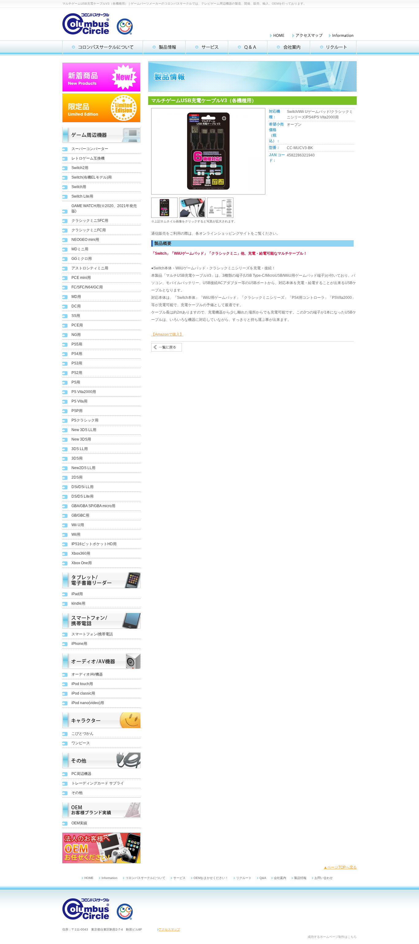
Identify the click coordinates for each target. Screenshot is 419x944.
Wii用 (75, 534)
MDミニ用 (79, 249)
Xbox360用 (80, 553)
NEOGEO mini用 (85, 239)
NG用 (76, 335)
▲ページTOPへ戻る (340, 867)
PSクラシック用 (84, 420)
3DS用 (77, 458)
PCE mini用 (81, 277)
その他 (77, 793)
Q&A (263, 878)
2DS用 (77, 477)
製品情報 (300, 878)
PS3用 (76, 363)
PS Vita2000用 (83, 392)
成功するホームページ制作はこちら (332, 936)
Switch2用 (79, 168)
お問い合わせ (323, 878)
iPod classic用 (83, 693)
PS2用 (76, 373)
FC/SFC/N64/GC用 (87, 287)
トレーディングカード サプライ (97, 783)
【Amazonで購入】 (167, 334)
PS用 (75, 382)
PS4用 (76, 354)
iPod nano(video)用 (87, 703)
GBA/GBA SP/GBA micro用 (93, 506)
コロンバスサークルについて (145, 878)
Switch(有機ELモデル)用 (91, 177)
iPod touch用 (82, 684)
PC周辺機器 (81, 774)
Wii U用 (77, 525)
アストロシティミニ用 (89, 268)
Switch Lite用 (82, 196)
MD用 (76, 297)
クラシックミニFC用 (88, 230)
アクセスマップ (169, 929)
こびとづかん (82, 733)
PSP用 (77, 411)
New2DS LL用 (83, 468)
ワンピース (80, 743)
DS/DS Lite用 (82, 496)
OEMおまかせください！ (211, 878)
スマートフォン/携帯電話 (92, 634)
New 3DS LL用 (83, 430)
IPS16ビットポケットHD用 (94, 544)
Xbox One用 (81, 563)
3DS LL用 (79, 449)
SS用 (75, 316)
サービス (179, 878)
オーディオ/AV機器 (87, 674)
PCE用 (77, 325)
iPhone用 (79, 644)
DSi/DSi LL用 (82, 487)
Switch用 (78, 187)
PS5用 (76, 344)
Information (109, 878)
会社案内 (280, 878)
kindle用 (78, 603)
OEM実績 (79, 823)
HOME (89, 878)
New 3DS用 (81, 439)
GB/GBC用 (80, 515)
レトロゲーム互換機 (88, 158)
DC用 (76, 306)
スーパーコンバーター (89, 149)
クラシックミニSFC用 (89, 220)
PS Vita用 (79, 401)
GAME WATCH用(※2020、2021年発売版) (104, 208)
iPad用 (77, 594)
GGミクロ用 (81, 258)
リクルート (244, 878)
